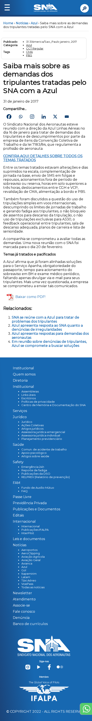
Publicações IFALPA (35, 529)
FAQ (24, 491)
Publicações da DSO (35, 473)
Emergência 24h (32, 466)
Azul (34, 23)
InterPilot (27, 533)
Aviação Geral (30, 560)
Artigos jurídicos (32, 428)
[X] (55, 116)
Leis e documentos (29, 539)
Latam (25, 577)
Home (8, 23)
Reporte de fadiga (34, 470)
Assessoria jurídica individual (40, 435)
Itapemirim (29, 573)
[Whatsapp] (20, 116)
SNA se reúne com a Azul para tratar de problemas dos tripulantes (45, 319)
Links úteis (28, 394)
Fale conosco (24, 612)
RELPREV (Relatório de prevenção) (45, 477)
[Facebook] (9, 116)
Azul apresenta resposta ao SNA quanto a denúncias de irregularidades (47, 327)
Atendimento (24, 599)
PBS (29, 55)
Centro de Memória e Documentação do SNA (53, 405)
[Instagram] (32, 116)
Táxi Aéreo (28, 580)
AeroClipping (30, 553)
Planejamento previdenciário (41, 438)
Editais (18, 515)
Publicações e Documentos (36, 509)
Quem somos (24, 374)
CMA (29, 52)
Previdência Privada (30, 503)
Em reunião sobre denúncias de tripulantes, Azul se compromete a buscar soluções (49, 344)
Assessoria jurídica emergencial (43, 432)
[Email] (66, 116)
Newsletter (22, 593)
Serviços (20, 411)
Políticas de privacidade (38, 401)
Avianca (26, 563)
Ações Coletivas (32, 425)
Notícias (22, 23)
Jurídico (26, 421)
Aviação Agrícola (33, 556)
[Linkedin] (43, 116)
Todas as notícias (33, 587)
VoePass (27, 584)
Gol (23, 570)
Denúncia (21, 618)
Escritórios (28, 398)
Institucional (23, 368)
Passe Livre (22, 497)
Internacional (30, 526)
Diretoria (20, 380)
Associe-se (21, 605)
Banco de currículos (30, 624)
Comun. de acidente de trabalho (44, 449)
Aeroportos (29, 550)
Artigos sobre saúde (35, 456)
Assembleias (30, 391)
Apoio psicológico (34, 452)
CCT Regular (34, 48)
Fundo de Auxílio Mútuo (37, 487)
